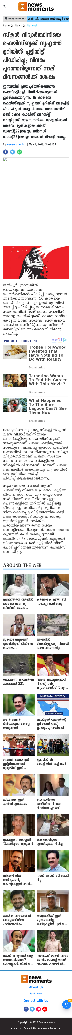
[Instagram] (38, 1009)
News (18, 26)
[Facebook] (26, 1009)
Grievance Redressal (49, 1028)
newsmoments (16, 144)
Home (6, 26)
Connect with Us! (36, 1001)
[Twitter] (32, 1009)
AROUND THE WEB (22, 566)
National (32, 26)
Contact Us (30, 1028)
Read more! (36, 994)
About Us (36, 988)
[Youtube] (44, 1009)
